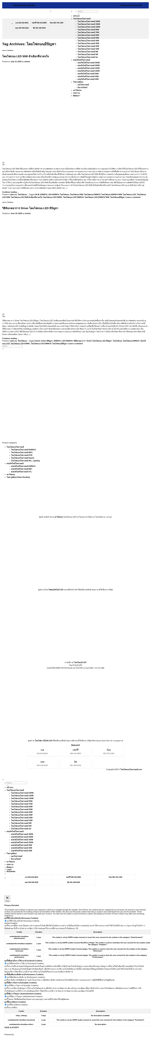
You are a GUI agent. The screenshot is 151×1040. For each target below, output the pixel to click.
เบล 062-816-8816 (21, 23)
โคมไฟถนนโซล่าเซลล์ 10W (88, 49)
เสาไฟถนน (11, 474)
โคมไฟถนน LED (129, 194)
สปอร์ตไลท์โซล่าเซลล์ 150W (22, 840)
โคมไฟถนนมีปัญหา (117, 197)
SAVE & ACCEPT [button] (11, 1027)
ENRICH (43, 194)
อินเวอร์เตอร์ (16, 859)
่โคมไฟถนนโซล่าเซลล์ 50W (88, 38)
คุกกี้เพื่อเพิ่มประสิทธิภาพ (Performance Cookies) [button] (23, 974)
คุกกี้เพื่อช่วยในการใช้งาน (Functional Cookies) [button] (23, 961)
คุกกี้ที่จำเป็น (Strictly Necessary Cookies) (23, 921)
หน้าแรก (76, 16)
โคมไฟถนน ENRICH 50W (111, 194)
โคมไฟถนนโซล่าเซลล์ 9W (88, 52)
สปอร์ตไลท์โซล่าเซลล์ (81, 60)
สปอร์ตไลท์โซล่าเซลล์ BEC (21, 469)
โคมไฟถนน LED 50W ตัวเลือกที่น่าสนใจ (25, 56)
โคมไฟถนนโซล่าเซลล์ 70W (88, 32)
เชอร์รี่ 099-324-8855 (39, 23)
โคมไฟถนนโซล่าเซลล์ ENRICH (23, 450)
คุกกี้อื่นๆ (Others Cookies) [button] (15, 1002)
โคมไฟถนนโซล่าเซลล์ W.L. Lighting (25, 461)
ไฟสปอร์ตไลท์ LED (56, 590)
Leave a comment (133, 197)
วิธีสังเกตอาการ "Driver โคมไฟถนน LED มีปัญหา (93, 341)
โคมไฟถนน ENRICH (92, 194)
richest (27, 62)
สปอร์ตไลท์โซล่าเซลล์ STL (21, 472)
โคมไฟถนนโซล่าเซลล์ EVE (21, 455)
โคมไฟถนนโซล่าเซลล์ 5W (88, 54)
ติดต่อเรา (10, 867)
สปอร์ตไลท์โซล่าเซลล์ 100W (22, 842)
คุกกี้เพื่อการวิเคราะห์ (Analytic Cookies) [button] (20, 983)
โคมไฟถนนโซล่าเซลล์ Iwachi (22, 458)
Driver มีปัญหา (47, 341)
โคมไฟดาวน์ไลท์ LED (43, 741)
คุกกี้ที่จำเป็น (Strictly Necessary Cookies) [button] (21, 918)
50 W (37, 194)
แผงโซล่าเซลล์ (16, 856)
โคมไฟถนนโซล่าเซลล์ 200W (89, 21)
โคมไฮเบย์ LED (80, 662)
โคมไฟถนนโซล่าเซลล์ (82, 19)
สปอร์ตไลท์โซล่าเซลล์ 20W (21, 851)
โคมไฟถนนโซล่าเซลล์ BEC (22, 452)
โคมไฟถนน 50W (76, 194)
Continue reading (10, 192)
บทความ (4, 50)
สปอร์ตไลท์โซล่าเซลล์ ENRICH (23, 466)
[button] (11, 871)
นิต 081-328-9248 (39, 28)
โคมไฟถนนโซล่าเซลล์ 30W (88, 43)
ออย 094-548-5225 (22, 28)
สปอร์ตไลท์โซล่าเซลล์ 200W (22, 837)
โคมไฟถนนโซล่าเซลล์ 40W (88, 41)
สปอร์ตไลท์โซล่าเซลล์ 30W (21, 848)
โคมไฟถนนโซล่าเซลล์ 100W (89, 27)
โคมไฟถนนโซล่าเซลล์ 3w (88, 57)
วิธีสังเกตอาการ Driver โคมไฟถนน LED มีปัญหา (30, 208)
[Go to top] (3, 779)
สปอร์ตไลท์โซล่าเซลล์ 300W (22, 834)
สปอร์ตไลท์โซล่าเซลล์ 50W (21, 845)
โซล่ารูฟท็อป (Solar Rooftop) (18, 477)
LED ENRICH (53, 194)
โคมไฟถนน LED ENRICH (73, 197)
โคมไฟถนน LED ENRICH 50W (97, 197)
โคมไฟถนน (10, 50)
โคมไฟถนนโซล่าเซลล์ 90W (88, 30)
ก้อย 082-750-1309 (56, 23)
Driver (37, 341)
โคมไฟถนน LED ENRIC (52, 197)
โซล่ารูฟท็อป (12, 853)
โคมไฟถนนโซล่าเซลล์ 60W (88, 35)
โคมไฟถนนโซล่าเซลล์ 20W (88, 46)
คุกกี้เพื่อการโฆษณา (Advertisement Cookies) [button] (22, 994)
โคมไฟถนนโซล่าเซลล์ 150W (89, 24)
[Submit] (7, 785)
